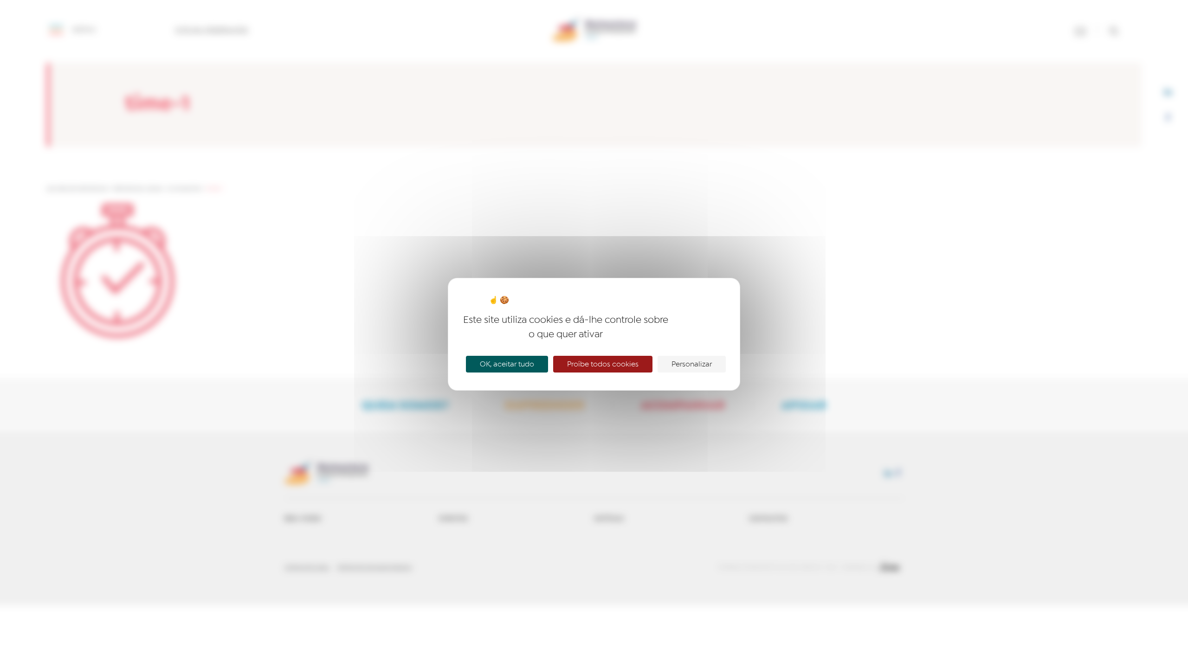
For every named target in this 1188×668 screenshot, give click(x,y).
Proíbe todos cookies (603, 364)
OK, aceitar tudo (507, 364)
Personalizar (691, 364)
